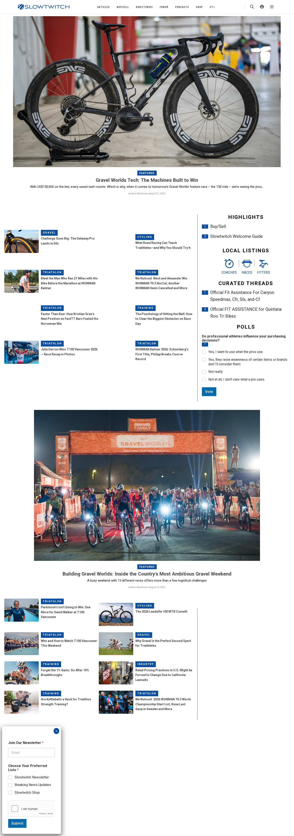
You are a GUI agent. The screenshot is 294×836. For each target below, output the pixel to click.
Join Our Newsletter (25, 743)
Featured (147, 173)
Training (145, 307)
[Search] (252, 7)
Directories (144, 7)
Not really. (215, 372)
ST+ (212, 7)
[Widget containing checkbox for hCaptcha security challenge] (31, 808)
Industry (145, 664)
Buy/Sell (123, 7)
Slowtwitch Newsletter (32, 777)
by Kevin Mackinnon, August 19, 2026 (146, 587)
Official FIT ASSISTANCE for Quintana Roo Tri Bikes (246, 313)
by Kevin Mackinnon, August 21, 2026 (146, 193)
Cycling (144, 236)
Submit (17, 823)
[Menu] (272, 7)
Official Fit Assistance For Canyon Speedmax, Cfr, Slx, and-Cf (242, 296)
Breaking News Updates (33, 785)
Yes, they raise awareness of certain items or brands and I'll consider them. (247, 362)
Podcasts (182, 7)
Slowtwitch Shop (27, 793)
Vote (209, 391)
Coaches (229, 272)
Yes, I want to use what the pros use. (235, 352)
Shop (199, 7)
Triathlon (52, 272)
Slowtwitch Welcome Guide (236, 236)
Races (247, 272)
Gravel (49, 232)
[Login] (262, 7)
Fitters (263, 272)
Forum (164, 7)
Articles (103, 7)
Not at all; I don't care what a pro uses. (236, 379)
